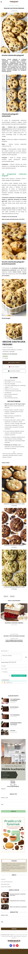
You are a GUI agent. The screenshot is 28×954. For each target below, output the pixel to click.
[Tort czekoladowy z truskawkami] (5, 701)
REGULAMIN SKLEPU (5, 884)
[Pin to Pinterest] (19, 629)
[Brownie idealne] (5, 709)
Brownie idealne (14, 707)
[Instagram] (14, 945)
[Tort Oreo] (5, 732)
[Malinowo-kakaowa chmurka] (14, 612)
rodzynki (12, 596)
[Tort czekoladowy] (5, 716)
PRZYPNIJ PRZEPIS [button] (14, 366)
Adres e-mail (4, 797)
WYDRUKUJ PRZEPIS (15, 362)
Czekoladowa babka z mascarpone (16, 723)
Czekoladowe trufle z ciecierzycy (17, 900)
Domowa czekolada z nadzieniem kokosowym (18, 894)
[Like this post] (13, 629)
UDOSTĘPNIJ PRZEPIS (15, 371)
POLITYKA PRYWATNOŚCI (7, 881)
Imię (2, 804)
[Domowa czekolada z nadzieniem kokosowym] (5, 894)
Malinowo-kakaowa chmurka (14, 623)
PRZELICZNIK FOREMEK (6, 886)
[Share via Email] (23, 629)
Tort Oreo (12, 730)
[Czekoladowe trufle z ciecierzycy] (5, 900)
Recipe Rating (4, 662)
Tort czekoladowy (14, 715)
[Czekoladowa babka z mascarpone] (5, 724)
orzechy (6, 596)
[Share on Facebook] (16, 629)
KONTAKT (3, 879)
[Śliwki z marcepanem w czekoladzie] (5, 906)
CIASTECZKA (11, 5)
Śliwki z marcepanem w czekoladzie (18, 906)
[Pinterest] (17, 945)
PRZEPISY (17, 5)
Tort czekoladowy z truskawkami (15, 700)
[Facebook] (11, 945)
